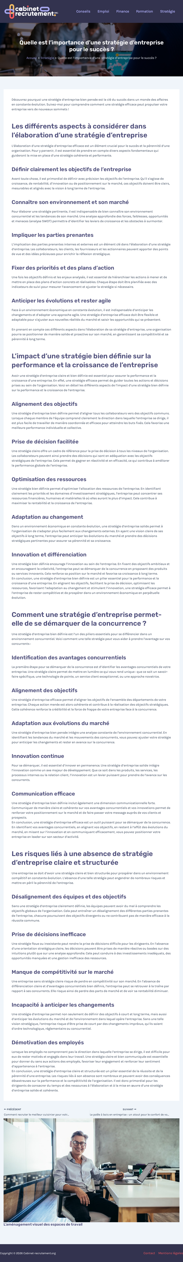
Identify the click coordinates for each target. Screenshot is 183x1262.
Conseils (83, 11)
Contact (149, 1253)
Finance (122, 11)
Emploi (103, 11)
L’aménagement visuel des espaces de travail (43, 1224)
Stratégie (167, 11)
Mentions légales (170, 1253)
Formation (144, 11)
